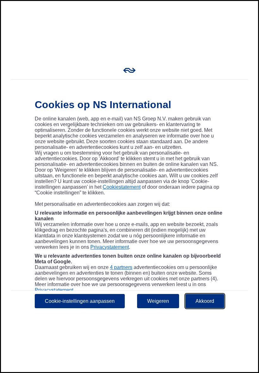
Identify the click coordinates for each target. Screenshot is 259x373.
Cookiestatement (122, 187)
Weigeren (158, 301)
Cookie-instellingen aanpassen (80, 301)
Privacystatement (109, 247)
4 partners (121, 267)
